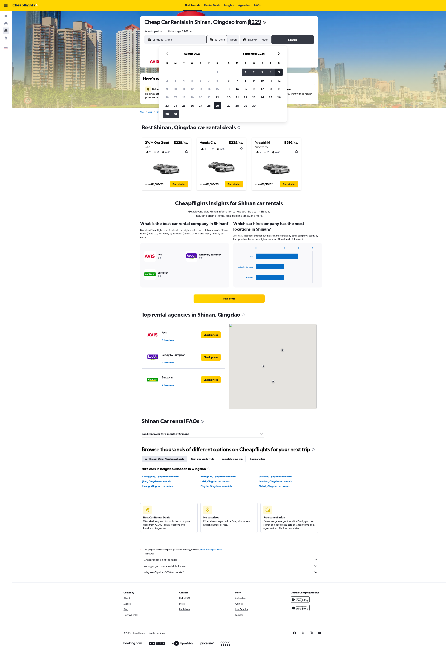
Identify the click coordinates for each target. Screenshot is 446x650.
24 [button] (175, 105)
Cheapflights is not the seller (160, 559)
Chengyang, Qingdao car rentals (160, 476)
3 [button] (175, 80)
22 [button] (217, 97)
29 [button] (217, 105)
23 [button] (167, 105)
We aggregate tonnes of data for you (165, 566)
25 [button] (184, 105)
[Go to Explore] (5, 37)
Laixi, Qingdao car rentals (215, 481)
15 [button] (217, 88)
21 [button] (208, 97)
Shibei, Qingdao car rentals (274, 486)
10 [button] (175, 88)
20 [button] (200, 97)
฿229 (254, 22)
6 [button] (200, 80)
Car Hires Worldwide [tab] (202, 459)
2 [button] (167, 80)
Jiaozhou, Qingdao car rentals (275, 476)
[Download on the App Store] (300, 608)
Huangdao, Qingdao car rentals (218, 476)
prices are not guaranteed (211, 549)
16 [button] (167, 97)
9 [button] (167, 88)
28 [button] (209, 105)
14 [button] (208, 88)
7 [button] (209, 80)
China (159, 112)
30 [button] (167, 114)
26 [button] (192, 105)
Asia (150, 112)
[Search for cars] (5, 30)
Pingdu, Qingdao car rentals (216, 486)
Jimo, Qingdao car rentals (156, 481)
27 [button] (200, 105)
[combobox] (153, 31)
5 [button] (192, 80)
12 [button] (192, 88)
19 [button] (192, 97)
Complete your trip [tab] (232, 459)
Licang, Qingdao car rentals (157, 486)
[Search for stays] (5, 23)
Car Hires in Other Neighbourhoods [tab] (164, 459)
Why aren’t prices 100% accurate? (164, 572)
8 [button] (217, 80)
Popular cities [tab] (257, 459)
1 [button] (217, 72)
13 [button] (200, 88)
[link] (229, 298)
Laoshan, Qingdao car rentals (275, 481)
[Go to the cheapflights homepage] (25, 5)
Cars (142, 112)
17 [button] (175, 97)
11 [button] (184, 88)
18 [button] (183, 97)
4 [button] (184, 80)
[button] (6, 5)
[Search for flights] (5, 16)
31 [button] (175, 114)
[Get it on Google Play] (300, 599)
